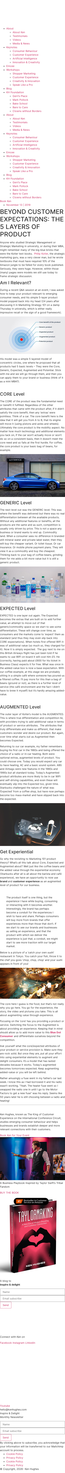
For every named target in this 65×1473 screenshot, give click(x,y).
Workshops (13, 69)
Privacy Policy (14, 1457)
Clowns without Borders (27, 111)
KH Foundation (15, 92)
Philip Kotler (41, 253)
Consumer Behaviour (25, 51)
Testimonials (20, 36)
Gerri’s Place (20, 96)
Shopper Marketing (24, 73)
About (10, 28)
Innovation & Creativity (26, 62)
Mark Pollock (20, 99)
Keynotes (11, 47)
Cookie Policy (14, 1453)
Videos (17, 39)
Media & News (21, 43)
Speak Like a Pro (23, 84)
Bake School (20, 103)
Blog (9, 88)
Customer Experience (25, 54)
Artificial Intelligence (25, 58)
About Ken (19, 32)
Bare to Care (20, 107)
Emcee (10, 66)
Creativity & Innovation (26, 81)
